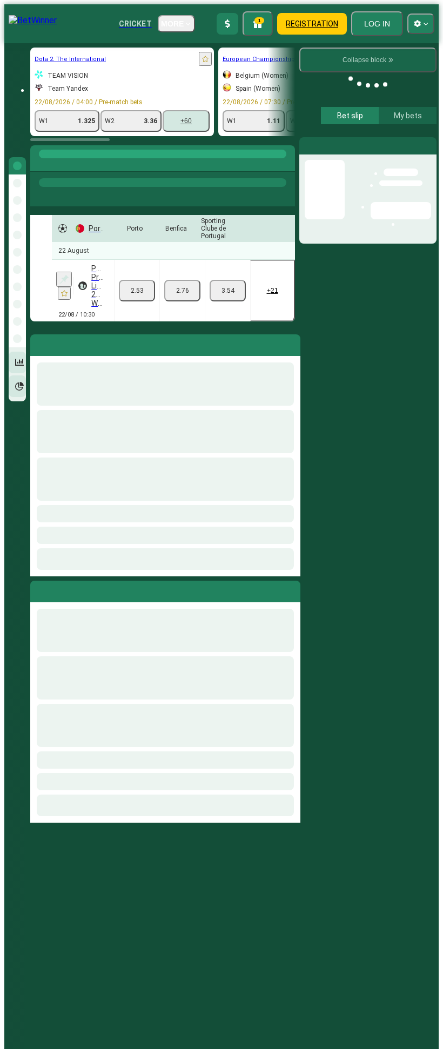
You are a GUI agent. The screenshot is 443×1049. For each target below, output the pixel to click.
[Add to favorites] (205, 59)
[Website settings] (420, 24)
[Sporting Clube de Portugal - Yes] (228, 290)
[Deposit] (227, 24)
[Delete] (289, 589)
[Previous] (39, 589)
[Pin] (64, 279)
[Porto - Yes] (137, 290)
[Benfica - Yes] (182, 290)
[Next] (63, 589)
